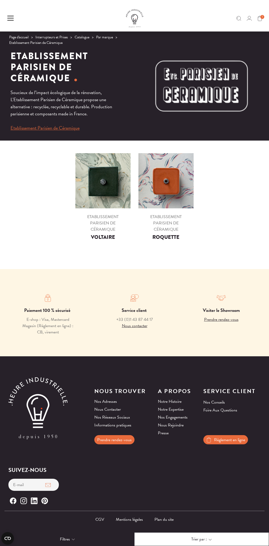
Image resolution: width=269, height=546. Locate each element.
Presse (163, 433)
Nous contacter (134, 326)
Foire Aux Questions (220, 410)
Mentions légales (129, 519)
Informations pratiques (112, 425)
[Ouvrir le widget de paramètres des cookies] (7, 538)
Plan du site (164, 519)
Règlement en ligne (229, 440)
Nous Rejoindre (171, 425)
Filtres (65, 539)
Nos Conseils (214, 402)
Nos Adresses (105, 401)
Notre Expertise (171, 409)
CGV (99, 519)
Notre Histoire (170, 401)
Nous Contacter (107, 409)
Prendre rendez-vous (221, 319)
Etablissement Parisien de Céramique (45, 127)
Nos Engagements (173, 417)
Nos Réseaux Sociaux (112, 417)
